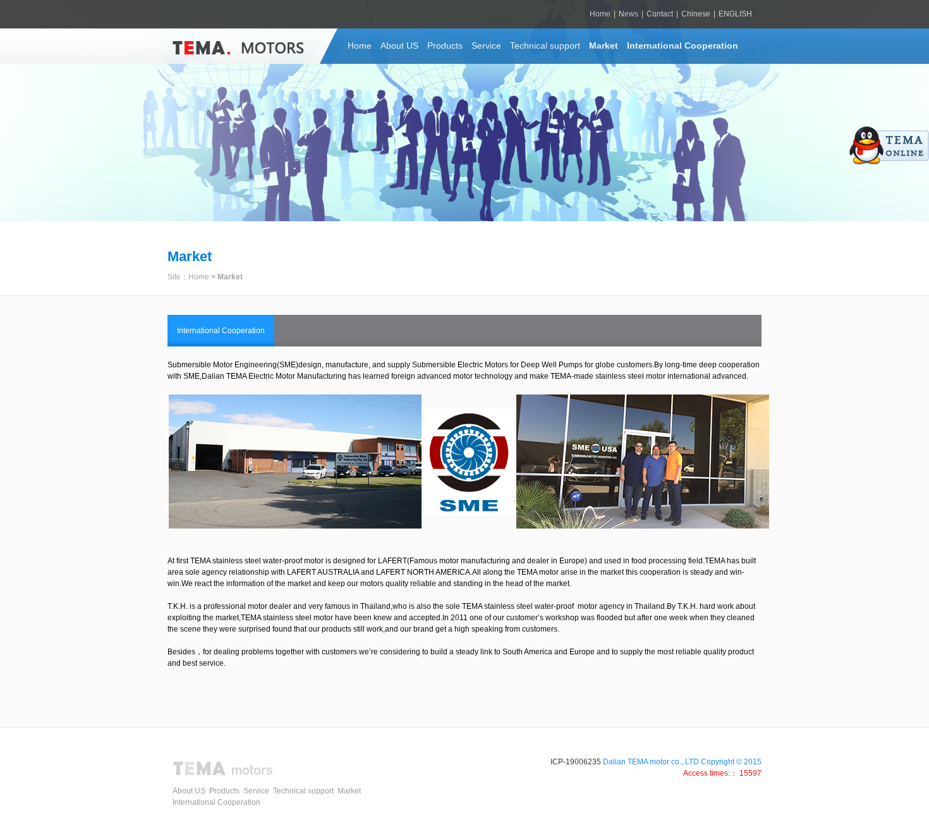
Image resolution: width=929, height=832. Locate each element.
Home (600, 13)
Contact (660, 13)
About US (399, 45)
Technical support (545, 45)
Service (486, 45)
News (628, 13)
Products (445, 45)
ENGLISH (735, 13)
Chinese (695, 13)
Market (603, 45)
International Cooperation (682, 45)
